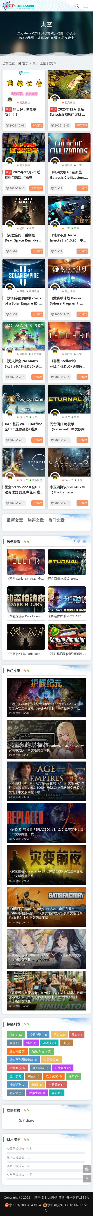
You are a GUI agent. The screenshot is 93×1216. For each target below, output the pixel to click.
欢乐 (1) (57, 1093)
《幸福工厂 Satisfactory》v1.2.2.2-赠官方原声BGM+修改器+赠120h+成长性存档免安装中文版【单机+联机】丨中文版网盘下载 (45, 913)
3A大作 (24, 417)
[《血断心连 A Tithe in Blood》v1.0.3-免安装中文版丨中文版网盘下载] (46, 949)
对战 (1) (31, 1043)
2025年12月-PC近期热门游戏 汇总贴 (22, 174)
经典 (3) (74, 1076)
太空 (43, 63)
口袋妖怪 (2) (63, 1068)
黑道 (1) (77, 1035)
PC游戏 (37, 125)
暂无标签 (25, 102)
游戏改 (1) (49, 1043)
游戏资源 (36, 188)
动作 (67, 417)
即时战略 (34, 291)
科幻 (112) (16, 1035)
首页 (25, 63)
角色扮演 (37, 480)
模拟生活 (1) (37, 1093)
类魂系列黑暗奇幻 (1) (23, 1060)
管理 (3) (14, 1043)
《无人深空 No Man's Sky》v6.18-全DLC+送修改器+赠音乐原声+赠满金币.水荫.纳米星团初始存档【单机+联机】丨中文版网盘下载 (23, 364)
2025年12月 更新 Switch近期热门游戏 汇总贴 (67, 112)
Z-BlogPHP (49, 1197)
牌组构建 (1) (17, 1051)
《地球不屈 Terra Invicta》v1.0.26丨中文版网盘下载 (68, 238)
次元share (26, 1120)
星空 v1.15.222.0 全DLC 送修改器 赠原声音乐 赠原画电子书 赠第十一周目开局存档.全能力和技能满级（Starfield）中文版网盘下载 (24, 490)
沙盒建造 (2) (17, 1085)
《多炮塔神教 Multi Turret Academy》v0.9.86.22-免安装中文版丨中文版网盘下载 (46, 748)
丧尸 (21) (15, 1076)
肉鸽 (76, 417)
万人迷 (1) (15, 1093)
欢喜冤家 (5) (54, 1076)
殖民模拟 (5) (52, 1060)
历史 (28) (59, 1035)
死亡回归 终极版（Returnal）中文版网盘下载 (69, 427)
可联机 (68, 165)
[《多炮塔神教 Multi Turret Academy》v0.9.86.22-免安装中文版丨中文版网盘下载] (46, 739)
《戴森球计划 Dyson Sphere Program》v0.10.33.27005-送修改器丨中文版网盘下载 (67, 301)
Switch (82, 125)
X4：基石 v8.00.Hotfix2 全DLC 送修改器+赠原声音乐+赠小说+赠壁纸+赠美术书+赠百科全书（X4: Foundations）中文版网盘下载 (23, 427)
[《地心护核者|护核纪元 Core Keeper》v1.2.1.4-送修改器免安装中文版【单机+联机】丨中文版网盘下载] (46, 697)
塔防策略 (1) (57, 1085)
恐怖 (22, 228)
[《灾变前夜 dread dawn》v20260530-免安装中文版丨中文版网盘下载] (46, 865)
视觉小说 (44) (38, 1035)
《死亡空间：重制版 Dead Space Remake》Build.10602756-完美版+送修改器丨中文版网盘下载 (23, 238)
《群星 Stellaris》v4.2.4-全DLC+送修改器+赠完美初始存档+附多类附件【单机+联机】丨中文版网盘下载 (68, 364)
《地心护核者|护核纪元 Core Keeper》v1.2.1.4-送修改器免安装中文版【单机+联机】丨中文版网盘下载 (46, 706)
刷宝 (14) (33, 1076)
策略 (76, 228)
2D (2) (66, 1043)
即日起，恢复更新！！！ (20, 112)
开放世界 (70, 291)
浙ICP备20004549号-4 (25, 1205)
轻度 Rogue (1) (41, 1051)
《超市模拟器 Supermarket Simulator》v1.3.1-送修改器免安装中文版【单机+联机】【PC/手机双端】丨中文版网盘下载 (46, 997)
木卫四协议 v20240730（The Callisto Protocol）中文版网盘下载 (68, 490)
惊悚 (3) (37, 1085)
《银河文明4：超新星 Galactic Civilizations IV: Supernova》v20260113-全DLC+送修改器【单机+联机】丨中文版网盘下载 (68, 175)
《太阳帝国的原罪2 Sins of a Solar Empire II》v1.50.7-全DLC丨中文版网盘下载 (23, 301)
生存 (31, 228)
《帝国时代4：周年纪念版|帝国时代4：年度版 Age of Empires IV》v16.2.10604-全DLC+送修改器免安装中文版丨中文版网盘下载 (46, 787)
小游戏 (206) (17, 1068)
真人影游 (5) (40, 1068)
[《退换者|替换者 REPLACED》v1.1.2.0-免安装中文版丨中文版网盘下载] (46, 823)
